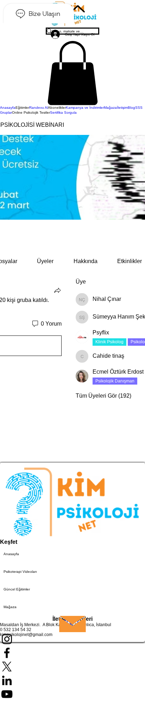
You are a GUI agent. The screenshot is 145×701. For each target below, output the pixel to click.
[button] (72, 73)
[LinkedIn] (72, 680)
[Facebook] (72, 653)
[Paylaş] (57, 290)
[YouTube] (72, 694)
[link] (45, 261)
